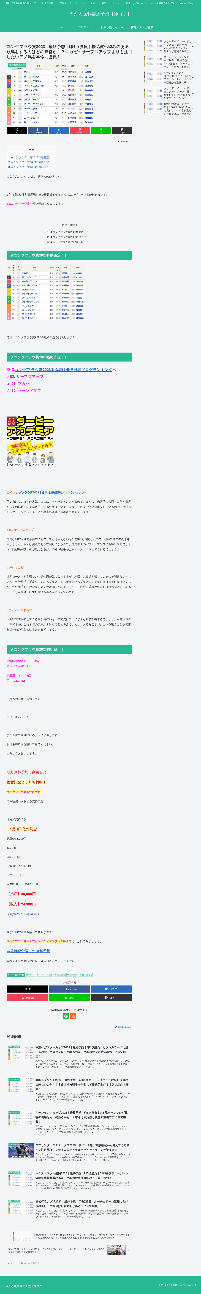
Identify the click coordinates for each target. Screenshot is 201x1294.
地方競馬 (61, 974)
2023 (32, 974)
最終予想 (73, 974)
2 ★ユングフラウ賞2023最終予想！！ (31, 162)
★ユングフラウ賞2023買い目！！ (69, 242)
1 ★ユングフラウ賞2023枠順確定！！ (31, 157)
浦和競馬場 (87, 974)
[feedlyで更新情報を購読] (66, 1016)
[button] (122, 130)
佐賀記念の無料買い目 (23, 914)
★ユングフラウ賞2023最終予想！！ (70, 237)
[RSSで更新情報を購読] (73, 1016)
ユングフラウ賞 (45, 974)
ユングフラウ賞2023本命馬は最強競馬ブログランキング (63, 369)
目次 (65, 225)
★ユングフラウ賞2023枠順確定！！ (70, 232)
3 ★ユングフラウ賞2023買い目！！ (30, 167)
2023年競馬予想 (17, 974)
